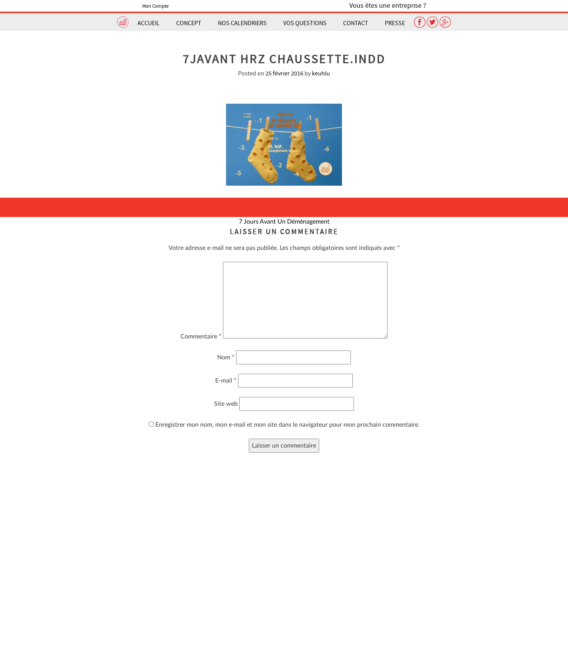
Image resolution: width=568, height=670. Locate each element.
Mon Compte (155, 6)
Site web (226, 404)
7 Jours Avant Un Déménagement (284, 222)
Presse (395, 23)
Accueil (149, 23)
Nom (226, 357)
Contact (355, 23)
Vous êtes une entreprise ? (387, 5)
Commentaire (200, 336)
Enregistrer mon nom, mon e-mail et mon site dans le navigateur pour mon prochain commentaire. (287, 425)
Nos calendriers (242, 23)
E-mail (225, 381)
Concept (188, 23)
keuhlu (321, 73)
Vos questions (305, 23)
